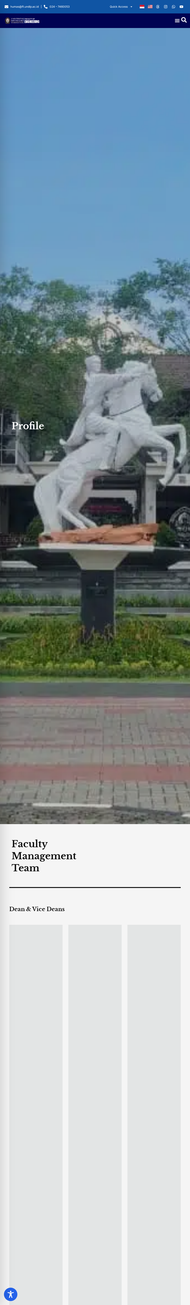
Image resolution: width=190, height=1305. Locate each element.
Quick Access (119, 6)
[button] (177, 21)
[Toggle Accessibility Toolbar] (10, 1294)
